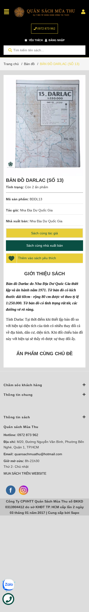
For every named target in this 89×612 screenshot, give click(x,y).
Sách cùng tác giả (44, 233)
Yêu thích (35, 40)
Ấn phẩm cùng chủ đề (44, 353)
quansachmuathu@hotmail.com (38, 454)
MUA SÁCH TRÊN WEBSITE (25, 473)
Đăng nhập (56, 40)
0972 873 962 (46, 28)
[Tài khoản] (83, 11)
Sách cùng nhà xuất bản (44, 245)
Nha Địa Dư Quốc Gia (36, 210)
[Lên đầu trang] (76, 589)
